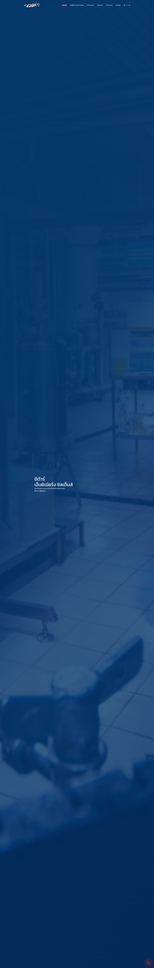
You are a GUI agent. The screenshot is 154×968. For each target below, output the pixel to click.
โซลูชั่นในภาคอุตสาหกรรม (77, 5)
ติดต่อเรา (118, 5)
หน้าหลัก (64, 5)
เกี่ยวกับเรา (100, 5)
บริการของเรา (90, 5)
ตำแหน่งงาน (109, 5)
